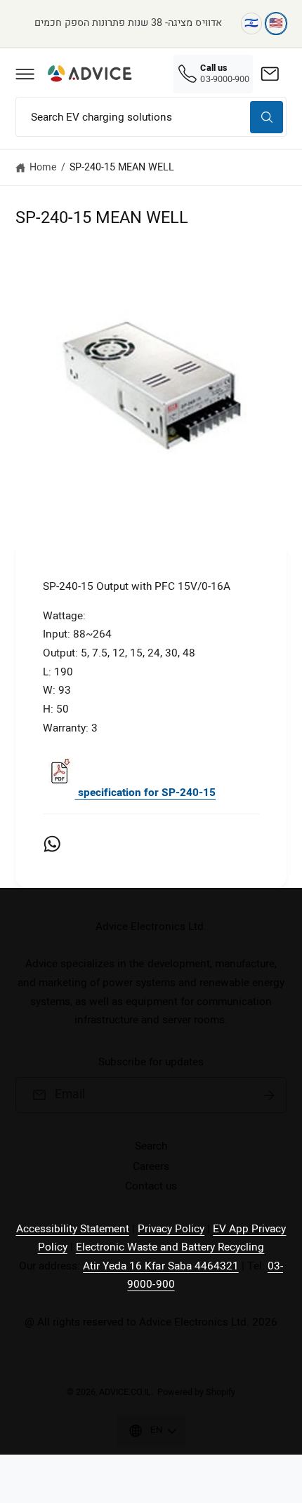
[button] (24, 73)
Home (43, 167)
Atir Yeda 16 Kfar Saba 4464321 (161, 1266)
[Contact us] (270, 73)
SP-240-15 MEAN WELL (122, 167)
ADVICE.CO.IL (125, 1392)
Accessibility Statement (72, 1228)
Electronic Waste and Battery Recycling (170, 1247)
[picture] (59, 792)
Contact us (151, 1186)
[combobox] (151, 117)
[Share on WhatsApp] (52, 844)
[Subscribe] (269, 1095)
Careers (151, 1166)
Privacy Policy (171, 1228)
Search (151, 1146)
